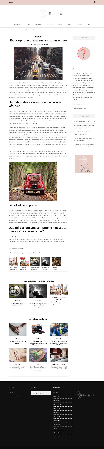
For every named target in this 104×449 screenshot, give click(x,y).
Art (89, 24)
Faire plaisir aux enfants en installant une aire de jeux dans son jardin (38, 369)
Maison (63, 297)
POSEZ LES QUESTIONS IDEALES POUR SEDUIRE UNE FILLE (58, 343)
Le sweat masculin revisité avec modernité (84, 121)
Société (80, 24)
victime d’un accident (27, 116)
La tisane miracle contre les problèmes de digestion (18, 368)
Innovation (49, 24)
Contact (11, 2)
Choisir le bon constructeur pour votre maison (58, 303)
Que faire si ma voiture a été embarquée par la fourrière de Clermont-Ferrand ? (38, 343)
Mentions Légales (14, 395)
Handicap (70, 24)
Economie (17, 24)
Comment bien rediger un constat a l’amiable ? (25, 253)
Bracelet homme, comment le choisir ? (17, 342)
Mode (17, 338)
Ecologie (38, 24)
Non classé (57, 432)
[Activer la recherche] (94, 2)
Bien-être (17, 364)
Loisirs (60, 24)
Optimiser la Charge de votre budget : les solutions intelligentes (38, 305)
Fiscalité (27, 24)
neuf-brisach (33, 44)
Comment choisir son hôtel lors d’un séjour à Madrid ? (59, 368)
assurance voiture (24, 128)
